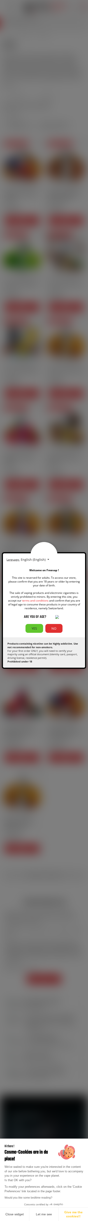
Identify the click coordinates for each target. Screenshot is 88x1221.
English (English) (33, 559)
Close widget (14, 1214)
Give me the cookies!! (73, 1214)
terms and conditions (35, 600)
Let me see (44, 1214)
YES (34, 628)
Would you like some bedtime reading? (28, 1197)
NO (53, 628)
